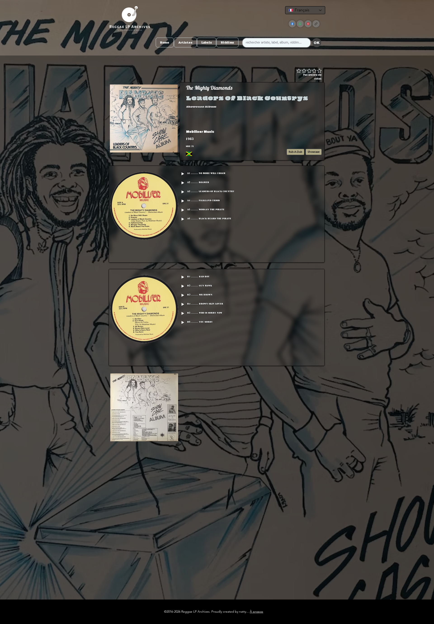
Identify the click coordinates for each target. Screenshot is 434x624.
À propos (256, 611)
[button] (288, 131)
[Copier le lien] (316, 23)
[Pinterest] (308, 23)
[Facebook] (292, 23)
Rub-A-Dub (295, 151)
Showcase (314, 151)
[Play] (182, 173)
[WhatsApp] (300, 23)
